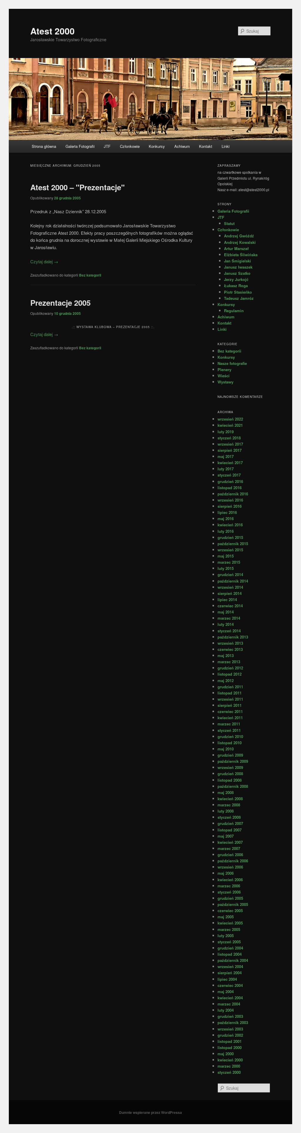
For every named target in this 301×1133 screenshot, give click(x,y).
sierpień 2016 (230, 506)
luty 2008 (226, 811)
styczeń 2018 (229, 438)
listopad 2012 (230, 674)
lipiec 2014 (227, 599)
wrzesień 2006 (230, 867)
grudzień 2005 (230, 898)
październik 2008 (233, 786)
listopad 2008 (230, 780)
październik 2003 (233, 1022)
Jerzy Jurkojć (236, 279)
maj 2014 (226, 612)
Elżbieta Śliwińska (240, 254)
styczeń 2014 (229, 631)
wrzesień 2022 (230, 419)
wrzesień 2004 (230, 966)
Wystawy (225, 382)
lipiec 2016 (227, 512)
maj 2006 (226, 873)
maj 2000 (226, 1053)
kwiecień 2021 (230, 425)
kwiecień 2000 (230, 1060)
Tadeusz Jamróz (239, 298)
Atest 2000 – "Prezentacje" (77, 187)
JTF (107, 146)
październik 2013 (233, 637)
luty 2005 (226, 935)
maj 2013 (226, 655)
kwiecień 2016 (230, 524)
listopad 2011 (230, 693)
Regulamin (234, 310)
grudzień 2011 (230, 686)
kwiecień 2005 (230, 923)
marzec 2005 (229, 929)
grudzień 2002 (230, 1035)
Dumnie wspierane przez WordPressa (150, 1112)
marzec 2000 (229, 1066)
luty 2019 (226, 431)
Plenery (224, 369)
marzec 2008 (229, 805)
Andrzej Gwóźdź (239, 236)
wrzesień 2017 (230, 444)
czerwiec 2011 (230, 711)
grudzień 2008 (230, 773)
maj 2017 (226, 456)
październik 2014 (233, 581)
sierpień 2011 (230, 705)
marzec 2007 (229, 848)
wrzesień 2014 (230, 587)
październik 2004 (233, 960)
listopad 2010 (230, 742)
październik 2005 (233, 904)
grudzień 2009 (230, 755)
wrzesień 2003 (230, 1029)
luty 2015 (226, 568)
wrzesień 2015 (230, 550)
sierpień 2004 (230, 972)
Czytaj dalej (44, 261)
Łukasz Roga (236, 285)
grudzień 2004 (230, 948)
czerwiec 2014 (230, 605)
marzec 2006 (229, 886)
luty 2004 (226, 1010)
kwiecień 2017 (230, 462)
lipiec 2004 (227, 979)
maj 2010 (226, 749)
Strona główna (44, 146)
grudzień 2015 (230, 537)
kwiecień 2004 (230, 997)
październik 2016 (233, 494)
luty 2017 (226, 469)
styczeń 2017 (229, 475)
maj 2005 (226, 916)
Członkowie (130, 146)
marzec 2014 (229, 618)
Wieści (224, 375)
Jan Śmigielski (237, 261)
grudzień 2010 (230, 736)
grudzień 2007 (230, 823)
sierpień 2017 (230, 450)
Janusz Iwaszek (238, 267)
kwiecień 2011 (230, 717)
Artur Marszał (236, 248)
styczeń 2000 (229, 1072)
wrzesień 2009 (230, 767)
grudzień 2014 (230, 574)
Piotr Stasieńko (238, 292)
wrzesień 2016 (230, 500)
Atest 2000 (52, 30)
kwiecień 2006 (230, 879)
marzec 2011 (229, 724)
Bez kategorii (90, 275)
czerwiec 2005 (230, 910)
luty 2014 (226, 624)
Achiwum (182, 146)
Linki (226, 146)
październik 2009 (233, 761)
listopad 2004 (230, 954)
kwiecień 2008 (230, 798)
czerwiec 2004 (230, 985)
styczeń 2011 (229, 730)
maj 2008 (226, 792)
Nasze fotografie (232, 363)
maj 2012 (226, 680)
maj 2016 (226, 518)
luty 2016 (226, 531)
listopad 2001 (230, 1041)
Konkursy (157, 146)
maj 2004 (226, 991)
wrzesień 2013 (230, 643)
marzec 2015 (229, 562)
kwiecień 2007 (230, 842)
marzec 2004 (229, 1004)
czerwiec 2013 (230, 649)
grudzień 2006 (230, 854)
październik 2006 (233, 861)
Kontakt (205, 146)
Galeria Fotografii (80, 146)
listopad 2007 (230, 830)
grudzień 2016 (230, 481)
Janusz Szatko (237, 273)
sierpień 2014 (230, 593)
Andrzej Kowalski (240, 242)
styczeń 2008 (229, 817)
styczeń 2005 (229, 942)
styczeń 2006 (229, 892)
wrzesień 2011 (230, 699)
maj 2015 (226, 556)
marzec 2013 (229, 661)
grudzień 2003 (230, 1016)
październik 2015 (233, 543)
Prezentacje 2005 (60, 302)
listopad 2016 (230, 487)
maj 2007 (226, 836)
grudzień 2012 (230, 668)
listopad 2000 (230, 1047)
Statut (229, 223)
